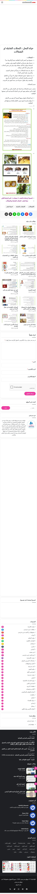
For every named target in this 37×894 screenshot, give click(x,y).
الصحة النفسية (32, 290)
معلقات (20, 852)
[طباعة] (6, 214)
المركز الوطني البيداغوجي (28, 692)
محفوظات (32, 852)
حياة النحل (9, 206)
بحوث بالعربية (31, 626)
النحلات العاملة (20, 206)
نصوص (33, 697)
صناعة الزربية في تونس (30, 324)
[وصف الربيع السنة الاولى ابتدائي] (27, 230)
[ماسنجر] (22, 214)
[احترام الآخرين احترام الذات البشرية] (9, 318)
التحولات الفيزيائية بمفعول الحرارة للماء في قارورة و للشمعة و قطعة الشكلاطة (11, 238)
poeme (29, 843)
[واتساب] (18, 214)
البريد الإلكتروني (31, 369)
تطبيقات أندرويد (31, 686)
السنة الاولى (24, 846)
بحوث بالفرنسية (31, 658)
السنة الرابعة (32, 849)
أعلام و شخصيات (30, 689)
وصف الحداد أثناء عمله (19, 776)
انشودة (18, 849)
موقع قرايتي (31, 724)
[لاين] (14, 214)
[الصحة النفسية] (27, 283)
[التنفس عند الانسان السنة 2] (9, 266)
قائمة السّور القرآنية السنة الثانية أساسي (15, 791)
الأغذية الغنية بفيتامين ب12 (29, 255)
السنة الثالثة (16, 846)
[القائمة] (2, 3)
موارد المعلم (31, 638)
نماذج (15, 852)
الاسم (34, 362)
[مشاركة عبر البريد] (10, 214)
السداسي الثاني (31, 683)
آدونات (33, 635)
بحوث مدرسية (31, 675)
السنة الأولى (32, 846)
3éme (34, 843)
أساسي (33, 649)
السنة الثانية (9, 846)
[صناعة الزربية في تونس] (27, 318)
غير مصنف (32, 652)
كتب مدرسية (31, 666)
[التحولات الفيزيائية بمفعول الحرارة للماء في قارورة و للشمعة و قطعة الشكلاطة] (9, 230)
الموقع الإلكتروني (32, 376)
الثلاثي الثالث (7, 843)
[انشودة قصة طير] (31, 786)
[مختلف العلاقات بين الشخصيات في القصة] (9, 249)
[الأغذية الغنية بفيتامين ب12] (27, 249)
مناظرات (32, 694)
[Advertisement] (18, 24)
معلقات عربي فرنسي (29, 629)
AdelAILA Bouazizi (23, 805)
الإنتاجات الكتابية (31, 641)
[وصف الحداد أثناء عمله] (31, 778)
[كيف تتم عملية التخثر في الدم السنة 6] (9, 283)
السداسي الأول (31, 672)
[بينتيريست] (26, 214)
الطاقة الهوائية (21, 768)
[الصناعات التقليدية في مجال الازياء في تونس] (9, 301)
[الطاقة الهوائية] (31, 771)
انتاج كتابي (24, 849)
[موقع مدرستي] (29, 2)
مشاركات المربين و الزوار (28, 660)
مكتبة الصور (32, 669)
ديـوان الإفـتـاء (31, 700)
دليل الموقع (18, 884)
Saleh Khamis (24, 828)
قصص (33, 677)
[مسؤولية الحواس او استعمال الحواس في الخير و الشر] (27, 301)
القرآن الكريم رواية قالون (28, 709)
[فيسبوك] (30, 214)
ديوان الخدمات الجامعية (29, 680)
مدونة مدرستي (30, 721)
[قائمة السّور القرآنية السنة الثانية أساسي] (31, 794)
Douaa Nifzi (25, 813)
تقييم (14, 849)
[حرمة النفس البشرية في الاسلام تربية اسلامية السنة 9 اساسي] (27, 266)
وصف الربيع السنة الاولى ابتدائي (28, 236)
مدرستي (26, 852)
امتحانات (32, 643)
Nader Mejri (25, 821)
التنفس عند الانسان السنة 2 (11, 272)
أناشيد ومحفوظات (30, 663)
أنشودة (14, 843)
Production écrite (21, 843)
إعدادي (33, 703)
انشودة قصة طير (21, 784)
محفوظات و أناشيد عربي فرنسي (26, 632)
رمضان (33, 706)
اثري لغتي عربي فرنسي (28, 655)
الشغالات (31, 206)
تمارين (33, 646)
